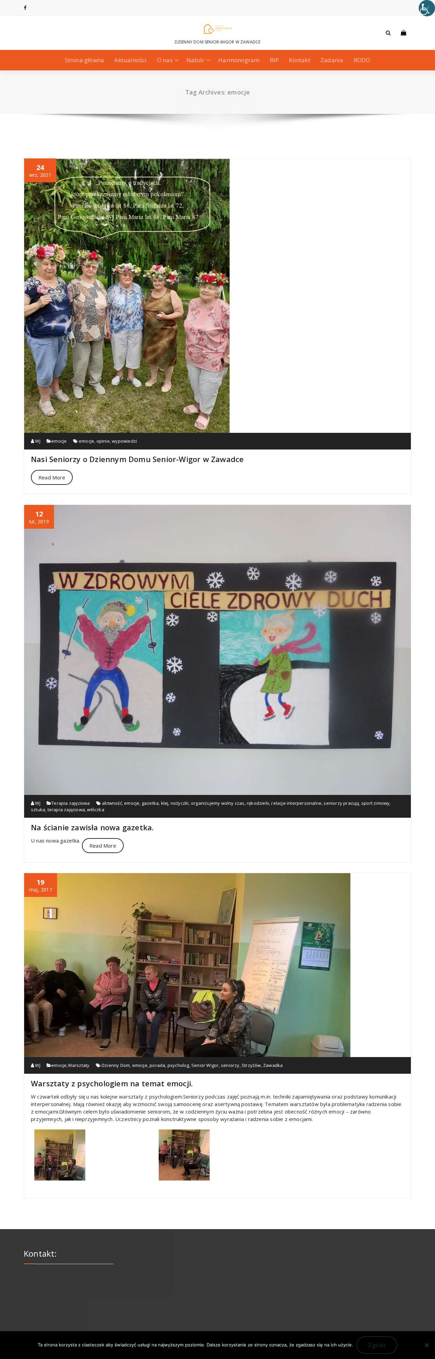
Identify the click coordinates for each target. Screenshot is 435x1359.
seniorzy (230, 1065)
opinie (103, 441)
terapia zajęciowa (66, 809)
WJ (37, 441)
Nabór (195, 60)
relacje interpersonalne (296, 803)
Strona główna (84, 60)
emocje (59, 441)
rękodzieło (258, 803)
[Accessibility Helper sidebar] (427, 8)
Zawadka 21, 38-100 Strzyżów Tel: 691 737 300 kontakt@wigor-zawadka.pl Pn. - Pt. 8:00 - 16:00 (60, 1283)
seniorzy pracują (341, 803)
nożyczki (180, 803)
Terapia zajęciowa (70, 803)
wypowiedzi (124, 441)
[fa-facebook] (25, 7)
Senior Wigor (205, 1065)
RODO (362, 60)
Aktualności (130, 60)
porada (157, 1065)
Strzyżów (251, 1065)
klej (165, 803)
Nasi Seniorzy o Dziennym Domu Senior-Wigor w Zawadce (137, 459)
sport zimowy (375, 803)
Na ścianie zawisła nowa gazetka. (92, 827)
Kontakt (299, 60)
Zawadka (273, 1065)
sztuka (38, 809)
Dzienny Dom (116, 1065)
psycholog (178, 1065)
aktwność (112, 803)
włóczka (95, 809)
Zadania (331, 60)
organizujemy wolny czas (218, 803)
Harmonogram (238, 60)
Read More (51, 477)
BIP (274, 60)
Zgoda (377, 1345)
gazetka (150, 803)
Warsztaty (79, 1065)
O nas (165, 60)
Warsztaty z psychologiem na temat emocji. (112, 1083)
